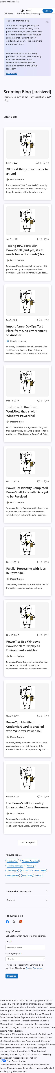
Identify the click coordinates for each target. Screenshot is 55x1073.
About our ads (19, 1071)
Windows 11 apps (46, 1007)
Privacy (3, 1067)
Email (9, 941)
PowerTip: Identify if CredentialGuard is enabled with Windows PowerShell (25, 726)
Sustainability (30, 1057)
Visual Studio (17, 1051)
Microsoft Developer (41, 1040)
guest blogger (12, 870)
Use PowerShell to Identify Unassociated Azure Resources (27, 805)
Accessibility (18, 1057)
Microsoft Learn (7, 1044)
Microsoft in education (41, 1017)
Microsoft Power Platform (16, 1037)
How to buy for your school (36, 1024)
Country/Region (14, 953)
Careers (26, 1051)
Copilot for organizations (29, 1003)
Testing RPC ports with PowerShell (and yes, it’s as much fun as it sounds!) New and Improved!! (26, 249)
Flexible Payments (22, 1017)
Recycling (8, 1071)
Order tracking (14, 1013)
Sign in (48, 10)
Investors (38, 1054)
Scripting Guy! (12, 861)
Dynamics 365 (36, 1034)
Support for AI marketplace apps (30, 1044)
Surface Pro (5, 1000)
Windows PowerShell (30, 861)
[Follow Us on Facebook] (7, 922)
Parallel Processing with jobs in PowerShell (26, 570)
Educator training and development (16, 1027)
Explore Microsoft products (24, 1007)
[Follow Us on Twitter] (14, 922)
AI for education (15, 1030)
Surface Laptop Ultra (35, 1000)
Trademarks (40, 1067)
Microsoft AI (5, 1034)
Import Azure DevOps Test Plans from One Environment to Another (26, 330)
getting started (13, 875)
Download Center (23, 1010)
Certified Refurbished (31, 1013)
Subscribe (11, 975)
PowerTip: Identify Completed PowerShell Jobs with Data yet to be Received (27, 492)
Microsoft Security (20, 1034)
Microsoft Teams (36, 1037)
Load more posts (27, 842)
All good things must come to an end (27, 171)
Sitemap (28, 1064)
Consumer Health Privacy (12, 1064)
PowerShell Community (30, 56)
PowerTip (30, 865)
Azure (28, 1040)
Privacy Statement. (34, 968)
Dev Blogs (8, 13)
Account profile (7, 1010)
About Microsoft (38, 1051)
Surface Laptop (18, 1000)
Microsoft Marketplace (26, 1047)
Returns (3, 1013)
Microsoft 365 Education (11, 1024)
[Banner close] (47, 22)
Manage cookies (14, 1067)
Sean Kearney (27, 875)
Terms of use (29, 1067)
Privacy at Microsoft (24, 1054)
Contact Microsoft (40, 1064)
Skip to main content (9, 1)
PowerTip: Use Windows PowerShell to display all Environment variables (23, 645)
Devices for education (10, 1020)
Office (38, 875)
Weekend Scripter (39, 870)
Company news (7, 1054)
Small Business (18, 1040)
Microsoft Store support (43, 1010)
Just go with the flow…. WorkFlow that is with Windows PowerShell (22, 411)
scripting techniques (15, 865)
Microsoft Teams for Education (35, 1020)
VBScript (24, 870)
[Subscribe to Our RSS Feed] (21, 922)
